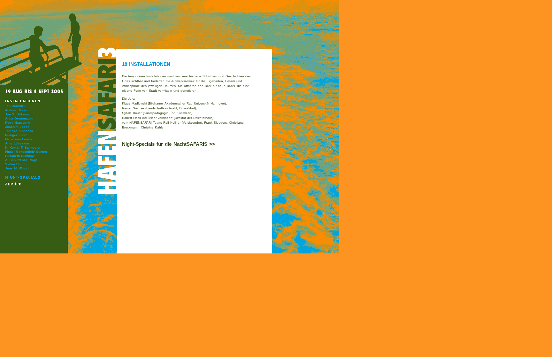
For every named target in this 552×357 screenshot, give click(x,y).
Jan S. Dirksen (17, 114)
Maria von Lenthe (19, 139)
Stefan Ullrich (16, 164)
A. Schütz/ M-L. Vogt (21, 160)
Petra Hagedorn (17, 122)
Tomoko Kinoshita (19, 131)
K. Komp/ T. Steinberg (22, 147)
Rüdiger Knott (16, 135)
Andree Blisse (16, 110)
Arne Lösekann (17, 143)
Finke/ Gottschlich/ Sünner (26, 151)
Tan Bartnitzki (16, 106)
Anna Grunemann (19, 118)
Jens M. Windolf (17, 168)
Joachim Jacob (17, 126)
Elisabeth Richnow (19, 156)
